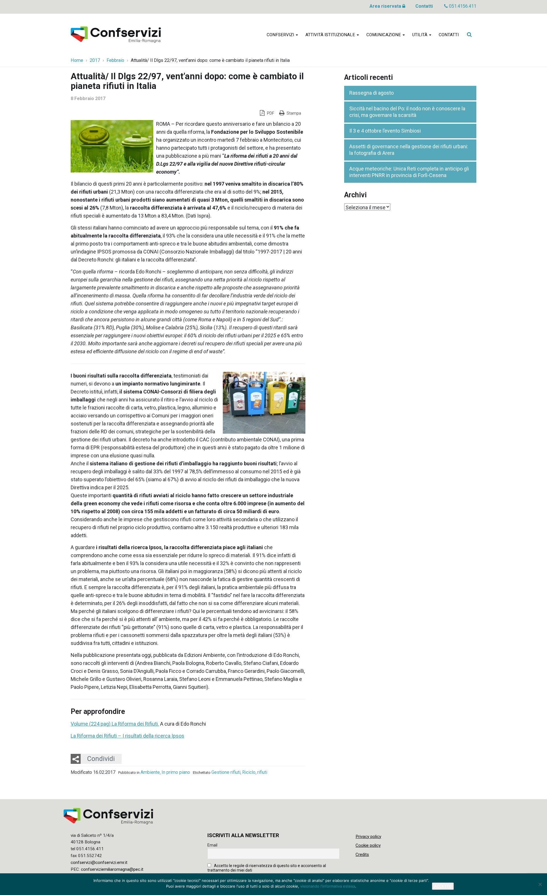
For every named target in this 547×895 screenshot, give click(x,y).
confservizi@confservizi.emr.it (99, 862)
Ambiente (150, 772)
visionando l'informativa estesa (327, 886)
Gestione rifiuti (225, 772)
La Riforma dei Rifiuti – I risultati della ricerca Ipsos (127, 736)
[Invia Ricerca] (469, 34)
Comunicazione (384, 34)
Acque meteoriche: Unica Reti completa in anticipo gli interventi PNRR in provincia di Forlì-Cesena (409, 172)
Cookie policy (368, 845)
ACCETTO (443, 886)
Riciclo (249, 772)
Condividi (101, 759)
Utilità (420, 34)
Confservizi (281, 34)
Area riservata (386, 6)
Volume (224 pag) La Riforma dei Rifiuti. (115, 724)
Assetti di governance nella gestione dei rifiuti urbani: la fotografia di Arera (408, 149)
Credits (362, 854)
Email (212, 845)
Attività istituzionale (330, 34)
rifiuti (262, 772)
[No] (540, 884)
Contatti (424, 6)
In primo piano (176, 772)
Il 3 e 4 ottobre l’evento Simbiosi (385, 131)
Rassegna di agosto (371, 93)
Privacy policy (368, 836)
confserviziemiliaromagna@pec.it (112, 869)
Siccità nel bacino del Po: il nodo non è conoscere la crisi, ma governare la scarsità (407, 111)
